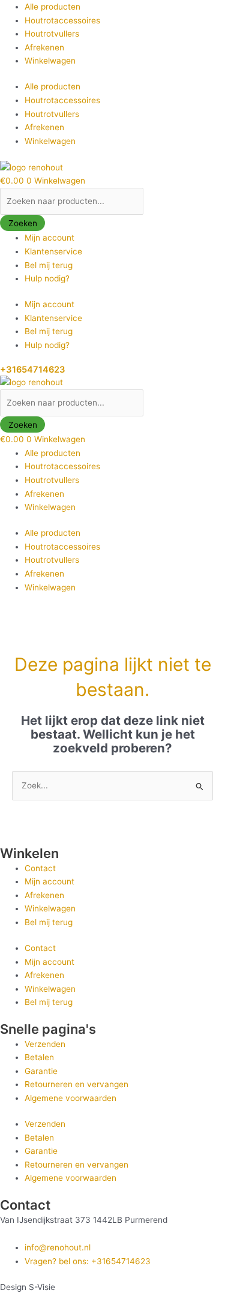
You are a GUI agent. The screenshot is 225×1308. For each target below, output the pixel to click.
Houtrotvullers (52, 33)
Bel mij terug (49, 265)
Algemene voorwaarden (70, 1098)
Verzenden (45, 1044)
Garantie (41, 1071)
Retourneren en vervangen (76, 1084)
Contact (40, 868)
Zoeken (22, 223)
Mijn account (49, 237)
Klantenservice (53, 251)
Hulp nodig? (47, 278)
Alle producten (52, 6)
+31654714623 (32, 369)
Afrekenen (44, 47)
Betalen (39, 1057)
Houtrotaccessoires (62, 20)
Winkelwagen (50, 60)
